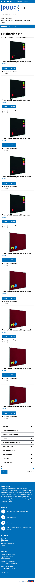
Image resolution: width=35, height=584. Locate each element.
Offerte (13, 68)
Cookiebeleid (4, 541)
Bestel (5, 68)
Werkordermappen (17, 462)
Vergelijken (27, 20)
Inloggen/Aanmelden (22, 1)
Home (2, 18)
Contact (3, 22)
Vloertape (17, 427)
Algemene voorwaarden (7, 543)
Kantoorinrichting (17, 446)
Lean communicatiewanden (10, 430)
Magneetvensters (17, 454)
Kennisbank (9, 18)
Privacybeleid (4, 540)
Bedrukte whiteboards (9, 450)
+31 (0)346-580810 (10, 554)
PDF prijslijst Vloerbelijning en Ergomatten (11, 20)
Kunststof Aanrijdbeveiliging (10, 434)
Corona (17, 439)
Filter (4, 472)
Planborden (17, 458)
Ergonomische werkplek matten (17, 443)
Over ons (3, 538)
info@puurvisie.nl (5, 558)
